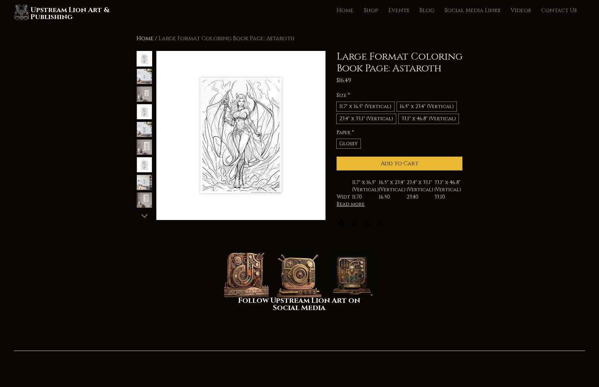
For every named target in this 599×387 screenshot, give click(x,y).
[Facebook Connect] (352, 275)
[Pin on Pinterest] (354, 224)
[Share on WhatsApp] (367, 224)
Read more (351, 204)
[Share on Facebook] (341, 224)
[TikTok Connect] (246, 275)
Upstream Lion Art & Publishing (70, 13)
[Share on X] (380, 224)
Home (145, 38)
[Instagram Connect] (299, 275)
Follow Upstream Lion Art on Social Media (299, 304)
